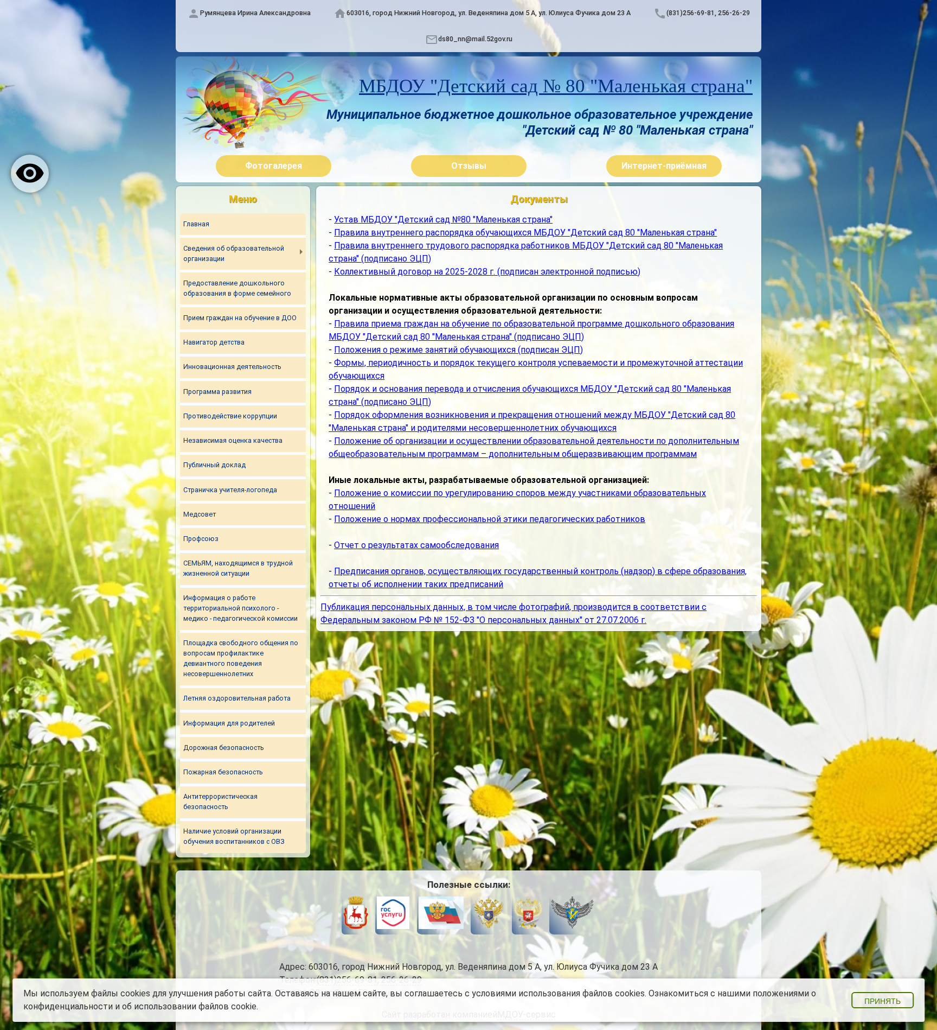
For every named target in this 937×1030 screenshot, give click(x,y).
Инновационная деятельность (232, 367)
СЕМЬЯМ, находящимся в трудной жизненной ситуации (238, 568)
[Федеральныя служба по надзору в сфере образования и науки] (572, 914)
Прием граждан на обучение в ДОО (240, 318)
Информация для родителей (229, 723)
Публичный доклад (214, 465)
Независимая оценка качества (233, 440)
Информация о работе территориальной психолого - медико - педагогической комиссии (240, 608)
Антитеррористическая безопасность (220, 801)
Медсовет (199, 514)
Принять (882, 1001)
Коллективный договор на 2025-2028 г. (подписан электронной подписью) (487, 271)
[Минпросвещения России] (527, 914)
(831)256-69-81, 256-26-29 (708, 13)
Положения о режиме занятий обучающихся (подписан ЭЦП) (458, 350)
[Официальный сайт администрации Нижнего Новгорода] (356, 914)
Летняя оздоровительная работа (237, 698)
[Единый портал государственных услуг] (393, 914)
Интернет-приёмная (664, 166)
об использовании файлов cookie (189, 1006)
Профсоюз (201, 539)
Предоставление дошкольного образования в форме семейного (237, 288)
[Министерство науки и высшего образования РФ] (488, 914)
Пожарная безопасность (223, 772)
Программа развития (217, 391)
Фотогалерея (273, 166)
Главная (196, 224)
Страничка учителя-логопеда (230, 490)
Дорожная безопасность (223, 747)
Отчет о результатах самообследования (416, 545)
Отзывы (468, 166)
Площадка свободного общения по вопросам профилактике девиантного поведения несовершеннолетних (240, 658)
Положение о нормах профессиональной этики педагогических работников (489, 519)
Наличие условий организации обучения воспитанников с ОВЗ (234, 836)
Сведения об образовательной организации (233, 253)
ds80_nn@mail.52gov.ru (475, 39)
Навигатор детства (214, 342)
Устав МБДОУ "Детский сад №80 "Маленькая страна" (443, 219)
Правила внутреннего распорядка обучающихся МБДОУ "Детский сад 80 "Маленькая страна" (525, 232)
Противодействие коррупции (230, 416)
